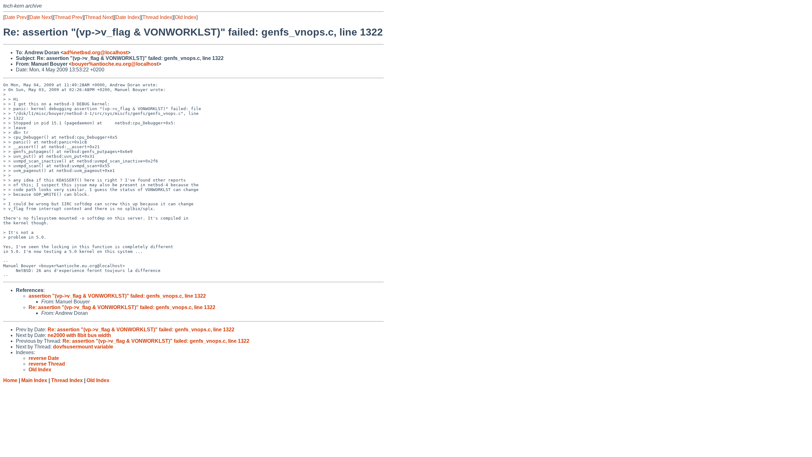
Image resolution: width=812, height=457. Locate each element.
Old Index (185, 17)
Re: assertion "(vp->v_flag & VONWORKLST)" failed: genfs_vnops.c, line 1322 (122, 307)
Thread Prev (68, 17)
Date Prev (15, 17)
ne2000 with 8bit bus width (79, 335)
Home (10, 380)
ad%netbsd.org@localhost (95, 52)
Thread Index (157, 17)
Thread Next (99, 17)
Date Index (127, 17)
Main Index (34, 380)
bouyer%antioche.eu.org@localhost (115, 64)
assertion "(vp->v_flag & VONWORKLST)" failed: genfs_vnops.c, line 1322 (117, 296)
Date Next (40, 17)
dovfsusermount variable (83, 346)
